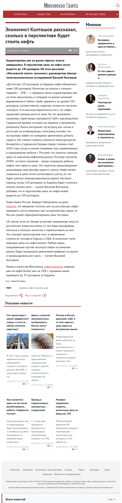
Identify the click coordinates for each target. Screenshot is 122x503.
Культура (94, 469)
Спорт (107, 469)
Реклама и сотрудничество (67, 474)
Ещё (110, 499)
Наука (81, 469)
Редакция (47, 474)
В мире (68, 469)
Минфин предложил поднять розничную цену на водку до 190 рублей (67, 406)
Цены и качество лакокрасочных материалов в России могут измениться (40, 322)
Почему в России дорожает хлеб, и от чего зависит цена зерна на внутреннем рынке (66, 322)
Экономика (68, 14)
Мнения (93, 24)
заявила (11, 206)
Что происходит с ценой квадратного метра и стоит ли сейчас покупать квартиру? (18, 322)
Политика (20, 14)
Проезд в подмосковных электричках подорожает (39, 405)
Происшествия (95, 14)
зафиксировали (53, 266)
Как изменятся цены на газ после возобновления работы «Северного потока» (18, 406)
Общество (44, 14)
